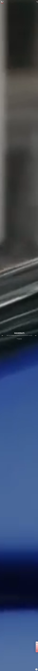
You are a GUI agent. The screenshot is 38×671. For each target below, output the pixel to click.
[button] (37, 2)
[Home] (2, 2)
